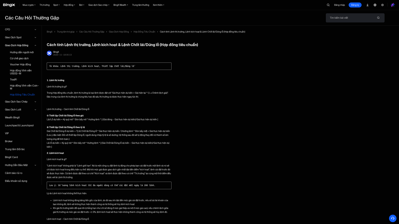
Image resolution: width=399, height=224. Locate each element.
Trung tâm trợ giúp (66, 31)
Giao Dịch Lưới (13, 109)
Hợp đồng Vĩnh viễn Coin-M (24, 87)
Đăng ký (355, 5)
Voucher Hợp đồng (20, 64)
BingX (49, 31)
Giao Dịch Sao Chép (16, 101)
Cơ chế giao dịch (19, 58)
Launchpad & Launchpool (19, 125)
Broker (9, 141)
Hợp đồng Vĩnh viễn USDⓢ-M (21, 72)
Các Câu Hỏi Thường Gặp (91, 31)
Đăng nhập (339, 5)
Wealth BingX (12, 117)
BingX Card (11, 157)
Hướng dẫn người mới (22, 52)
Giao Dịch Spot (13, 37)
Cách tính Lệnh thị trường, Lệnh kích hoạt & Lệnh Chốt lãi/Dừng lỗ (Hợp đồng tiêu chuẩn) (202, 31)
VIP (7, 133)
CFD (7, 29)
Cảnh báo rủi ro (13, 173)
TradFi (13, 79)
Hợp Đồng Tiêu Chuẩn (22, 94)
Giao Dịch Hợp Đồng (16, 45)
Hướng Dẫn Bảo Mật (16, 165)
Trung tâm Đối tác (15, 149)
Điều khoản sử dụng (16, 181)
